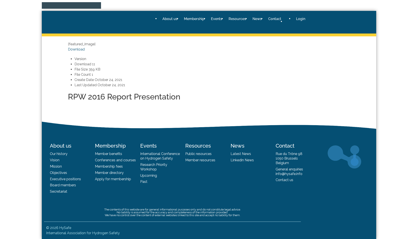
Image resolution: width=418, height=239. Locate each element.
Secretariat (58, 191)
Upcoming (148, 175)
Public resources (198, 154)
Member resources (200, 160)
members (68, 185)
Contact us (284, 180)
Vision (54, 160)
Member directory (109, 173)
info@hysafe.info (289, 174)
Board (55, 185)
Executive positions (65, 179)
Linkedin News (242, 160)
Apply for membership (113, 179)
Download (76, 49)
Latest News (241, 154)
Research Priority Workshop (153, 167)
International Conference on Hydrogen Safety (160, 156)
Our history (58, 154)
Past (143, 182)
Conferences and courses (115, 160)
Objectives (58, 173)
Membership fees (109, 166)
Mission (56, 166)
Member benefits (108, 154)
